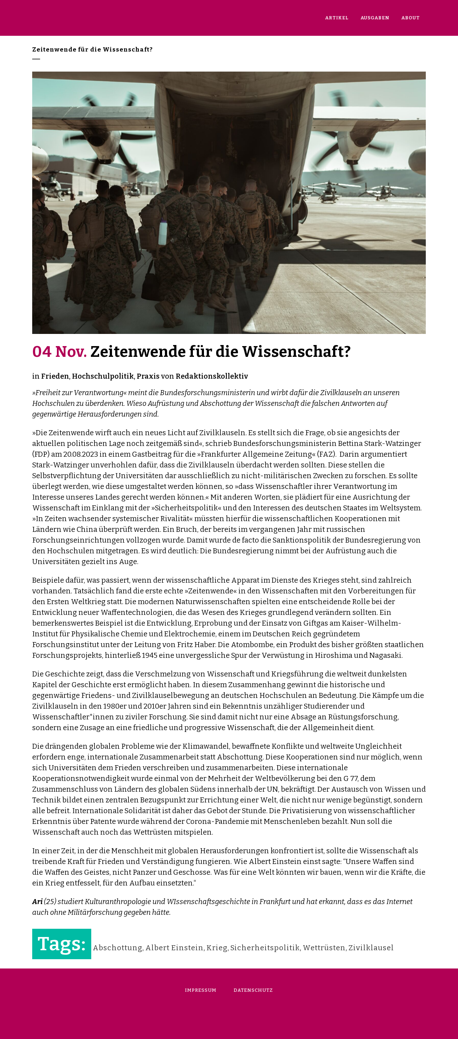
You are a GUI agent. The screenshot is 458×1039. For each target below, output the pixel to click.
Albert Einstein (174, 947)
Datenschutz (253, 990)
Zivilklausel (371, 947)
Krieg (217, 947)
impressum (200, 990)
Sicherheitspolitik (265, 947)
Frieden (55, 376)
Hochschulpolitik (103, 376)
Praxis (148, 376)
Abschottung (117, 947)
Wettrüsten (324, 947)
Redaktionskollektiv (212, 376)
